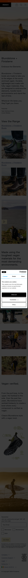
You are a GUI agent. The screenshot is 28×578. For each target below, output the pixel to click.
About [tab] (23, 276)
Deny (14, 304)
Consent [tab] (5, 276)
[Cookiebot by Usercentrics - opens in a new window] (19, 272)
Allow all (14, 294)
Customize (13, 299)
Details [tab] (14, 276)
